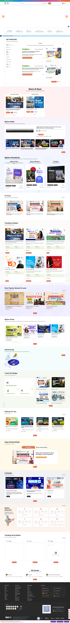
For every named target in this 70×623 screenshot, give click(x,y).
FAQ (28, 588)
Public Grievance (29, 592)
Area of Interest (17, 597)
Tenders (16, 592)
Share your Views (28, 253)
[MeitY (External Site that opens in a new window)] (47, 619)
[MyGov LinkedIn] (15, 607)
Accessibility (63, 0)
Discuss (6, 589)
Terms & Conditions (30, 594)
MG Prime (6, 594)
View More (54, 82)
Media (5, 598)
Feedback (28, 589)
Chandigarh (24, 525)
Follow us (64, 1)
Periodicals (6, 599)
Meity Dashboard (17, 594)
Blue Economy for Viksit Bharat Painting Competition (33, 68)
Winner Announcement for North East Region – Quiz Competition (14, 214)
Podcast (6, 597)
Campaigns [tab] (9, 62)
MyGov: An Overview (18, 587)
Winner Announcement (41, 447)
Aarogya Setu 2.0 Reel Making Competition (31, 51)
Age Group (16, 598)
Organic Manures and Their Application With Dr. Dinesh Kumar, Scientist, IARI (58, 427)
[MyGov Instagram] (11, 607)
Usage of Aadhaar (29, 595)
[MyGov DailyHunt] (9, 609)
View (8, 496)
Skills (15, 596)
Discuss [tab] (9, 47)
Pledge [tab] (9, 64)
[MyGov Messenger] (17, 607)
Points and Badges (29, 599)
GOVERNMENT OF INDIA (9, 0)
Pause (69, 27)
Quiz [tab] (8, 57)
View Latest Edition (8, 186)
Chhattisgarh (41, 525)
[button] (13, 115)
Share (43, 58)
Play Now (7, 281)
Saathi (58, 596)
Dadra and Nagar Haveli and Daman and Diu (57, 525)
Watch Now (7, 253)
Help (28, 590)
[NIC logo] (8, 618)
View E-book (13, 186)
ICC (27, 597)
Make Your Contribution (26, 58)
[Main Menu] (63, 3)
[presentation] (3, 16)
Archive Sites (17, 600)
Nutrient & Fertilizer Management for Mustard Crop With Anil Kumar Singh (42, 427)
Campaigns (6, 595)
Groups (6, 587)
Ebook (32, 112)
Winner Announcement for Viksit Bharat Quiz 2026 (55, 214)
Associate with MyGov (18, 588)
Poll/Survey (6, 591)
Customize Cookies (53, 621)
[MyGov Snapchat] (15, 609)
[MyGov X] (7, 607)
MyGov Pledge (57, 591)
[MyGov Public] (11, 609)
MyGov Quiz (46, 588)
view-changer (63, 44)
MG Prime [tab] (9, 59)
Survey (48, 253)
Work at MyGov (17, 589)
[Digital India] (52, 619)
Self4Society (57, 593)
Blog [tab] (8, 52)
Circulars (16, 590)
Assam (57, 515)
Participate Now (28, 281)
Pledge (5, 596)
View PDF (28, 112)
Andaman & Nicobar (24, 515)
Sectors (16, 595)
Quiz (5, 593)
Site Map (28, 593)
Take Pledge (48, 281)
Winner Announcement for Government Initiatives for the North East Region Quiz (34, 214)
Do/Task (6, 588)
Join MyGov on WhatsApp (51, 36)
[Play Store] (61, 611)
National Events (17, 599)
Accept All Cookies (66, 621)
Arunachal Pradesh (41, 515)
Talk (5, 592)
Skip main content (53, 0)
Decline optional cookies (60, 621)
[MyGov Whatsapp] (7, 609)
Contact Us (28, 587)
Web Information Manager (31, 596)
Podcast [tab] (9, 67)
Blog (5, 590)
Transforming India (58, 588)
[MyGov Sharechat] (13, 609)
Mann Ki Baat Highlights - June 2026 (61, 36)
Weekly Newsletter (17, 593)
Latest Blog (28, 447)
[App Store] (55, 611)
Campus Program (46, 596)
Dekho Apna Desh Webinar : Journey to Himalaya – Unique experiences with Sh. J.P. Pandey (12, 427)
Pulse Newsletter (17, 591)
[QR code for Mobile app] (46, 609)
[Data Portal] (62, 619)
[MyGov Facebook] (9, 607)
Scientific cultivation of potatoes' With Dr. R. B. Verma (26, 427)
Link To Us (28, 591)
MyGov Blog (46, 593)
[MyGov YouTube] (13, 607)
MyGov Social (29, 598)
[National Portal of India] (57, 618)
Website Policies (29, 600)
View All (59, 82)
